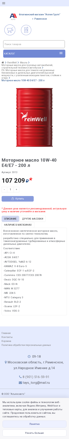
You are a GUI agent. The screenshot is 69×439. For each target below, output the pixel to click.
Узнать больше (34, 433)
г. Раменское (39, 16)
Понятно (35, 424)
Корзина (6, 341)
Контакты (7, 337)
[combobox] (34, 44)
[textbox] (34, 44)
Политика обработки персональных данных (26, 345)
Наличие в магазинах (18, 225)
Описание (10, 219)
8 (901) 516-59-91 (36, 377)
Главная (6, 333)
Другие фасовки (32, 219)
